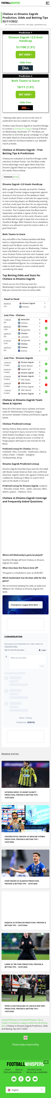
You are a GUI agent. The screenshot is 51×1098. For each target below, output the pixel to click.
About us (19, 1069)
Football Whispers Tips (30, 1020)
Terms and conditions (12, 1072)
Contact (7, 1069)
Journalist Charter (34, 1069)
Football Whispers (9, 1020)
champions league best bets (24, 604)
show (15, 177)
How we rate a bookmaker (37, 1072)
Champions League (23, 128)
